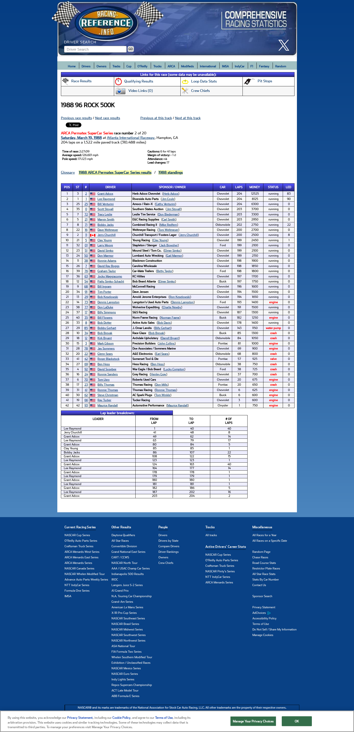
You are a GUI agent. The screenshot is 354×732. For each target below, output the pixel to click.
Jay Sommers (106, 348)
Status (273, 187)
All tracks (211, 535)
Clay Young (105, 240)
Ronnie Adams (107, 260)
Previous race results (76, 118)
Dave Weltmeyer (108, 230)
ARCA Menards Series (78, 563)
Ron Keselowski (180, 297)
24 (86, 374)
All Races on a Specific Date (269, 540)
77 (86, 307)
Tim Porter (104, 292)
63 (86, 276)
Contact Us (259, 585)
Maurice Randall (108, 405)
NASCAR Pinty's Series (220, 571)
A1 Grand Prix (120, 590)
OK (297, 721)
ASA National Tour (123, 646)
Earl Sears (162, 354)
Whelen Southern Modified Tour (131, 657)
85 (86, 328)
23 (86, 384)
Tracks (116, 66)
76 (86, 271)
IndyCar (239, 66)
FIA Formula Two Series (126, 651)
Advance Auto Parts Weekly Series (86, 579)
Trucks (157, 66)
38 (86, 260)
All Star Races (120, 540)
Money (254, 187)
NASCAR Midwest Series (127, 629)
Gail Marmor (174, 255)
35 (86, 317)
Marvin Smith (106, 219)
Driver (110, 187)
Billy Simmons (107, 312)
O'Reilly (142, 66)
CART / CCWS (120, 557)
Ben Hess (104, 364)
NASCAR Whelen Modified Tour (85, 574)
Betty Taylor (164, 271)
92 (86, 369)
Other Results (121, 527)
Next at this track (188, 118)
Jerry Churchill (107, 235)
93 (86, 405)
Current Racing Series (80, 527)
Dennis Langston (108, 302)
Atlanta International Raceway (131, 138)
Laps (239, 187)
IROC (114, 579)
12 (86, 338)
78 (86, 348)
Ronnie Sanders (108, 374)
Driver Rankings (168, 552)
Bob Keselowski (108, 297)
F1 (251, 66)
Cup (128, 66)
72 (86, 214)
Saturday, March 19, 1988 (81, 138)
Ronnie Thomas (108, 390)
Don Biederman (168, 214)
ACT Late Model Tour (124, 690)
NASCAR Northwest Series (128, 640)
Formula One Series (77, 590)
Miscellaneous (262, 527)
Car (222, 187)
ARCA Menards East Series (81, 557)
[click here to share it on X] (285, 45)
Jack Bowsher (169, 245)
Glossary (68, 172)
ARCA (171, 66)
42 (86, 359)
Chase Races (260, 557)
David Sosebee (107, 369)
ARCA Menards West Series (82, 552)
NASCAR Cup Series (77, 535)
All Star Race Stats (263, 574)
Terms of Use (260, 624)
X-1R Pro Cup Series (124, 613)
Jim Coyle (168, 199)
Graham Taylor (107, 271)
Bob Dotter (104, 322)
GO (131, 49)
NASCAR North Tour (124, 563)
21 (86, 219)
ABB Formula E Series (125, 696)
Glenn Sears (105, 354)
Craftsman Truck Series (79, 546)
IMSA (225, 66)
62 (86, 395)
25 (86, 204)
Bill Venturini (106, 204)
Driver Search (80, 42)
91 (86, 292)
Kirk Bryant (105, 338)
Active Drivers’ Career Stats (225, 546)
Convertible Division (124, 546)
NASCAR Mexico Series (126, 668)
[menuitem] (275, 613)
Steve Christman (108, 395)
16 (86, 230)
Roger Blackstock (108, 359)
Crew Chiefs (165, 563)
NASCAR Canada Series (79, 568)
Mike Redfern (168, 224)
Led (288, 187)
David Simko (105, 250)
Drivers (86, 66)
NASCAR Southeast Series (128, 618)
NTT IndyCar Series (77, 585)
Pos (67, 187)
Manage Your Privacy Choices (253, 721)
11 (86, 235)
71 (86, 224)
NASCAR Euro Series (124, 674)
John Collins (167, 343)
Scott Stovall (105, 209)
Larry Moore (105, 245)
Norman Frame (170, 317)
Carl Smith (168, 219)
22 (86, 354)
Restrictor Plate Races (266, 568)
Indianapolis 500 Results (127, 574)
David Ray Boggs (108, 266)
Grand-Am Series (122, 601)
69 (86, 364)
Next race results (107, 118)
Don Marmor (105, 255)
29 (86, 297)
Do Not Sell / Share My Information (274, 629)
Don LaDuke (105, 307)
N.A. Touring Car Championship (131, 596)
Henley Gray (158, 374)
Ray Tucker (104, 400)
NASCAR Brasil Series (125, 624)
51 (86, 250)
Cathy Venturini (165, 204)
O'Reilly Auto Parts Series (81, 540)
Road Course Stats (264, 563)
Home (72, 66)
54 (86, 281)
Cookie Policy (121, 717)
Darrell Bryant (170, 338)
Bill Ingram (104, 286)
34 (86, 333)
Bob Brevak (105, 333)
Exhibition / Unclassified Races (131, 662)
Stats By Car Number (265, 579)
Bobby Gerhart (107, 328)
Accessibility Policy (264, 618)
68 (86, 286)
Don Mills (162, 384)
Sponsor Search (262, 596)
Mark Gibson (106, 343)
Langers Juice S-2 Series (127, 585)
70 (86, 379)
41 (86, 390)
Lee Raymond (106, 199)
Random (280, 66)
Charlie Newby (172, 307)
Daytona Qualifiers (123, 535)
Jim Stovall (174, 209)
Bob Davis (164, 322)
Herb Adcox (170, 193)
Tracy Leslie (105, 214)
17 (86, 312)
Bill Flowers (105, 317)
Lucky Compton (174, 369)
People (163, 527)
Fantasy (264, 66)
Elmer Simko (172, 250)
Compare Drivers (168, 546)
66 (86, 400)
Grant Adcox (105, 193)
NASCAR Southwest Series (128, 635)
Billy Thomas (106, 384)
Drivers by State (168, 540)
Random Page (261, 552)
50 (86, 255)
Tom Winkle (162, 395)
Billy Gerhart (162, 328)
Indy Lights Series (122, 679)
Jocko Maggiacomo (110, 276)
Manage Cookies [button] (262, 635)
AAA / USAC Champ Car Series (130, 568)
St (77, 187)
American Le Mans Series (127, 607)
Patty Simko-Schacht (111, 281)
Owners (101, 66)
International (208, 66)
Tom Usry (104, 379)
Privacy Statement (263, 607)
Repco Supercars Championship (131, 685)
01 (86, 245)
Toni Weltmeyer (168, 230)
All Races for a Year (264, 535)
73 (86, 302)
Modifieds (187, 66)
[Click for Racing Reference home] (177, 28)
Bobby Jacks (106, 224)
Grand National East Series (128, 552)
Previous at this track (156, 118)
